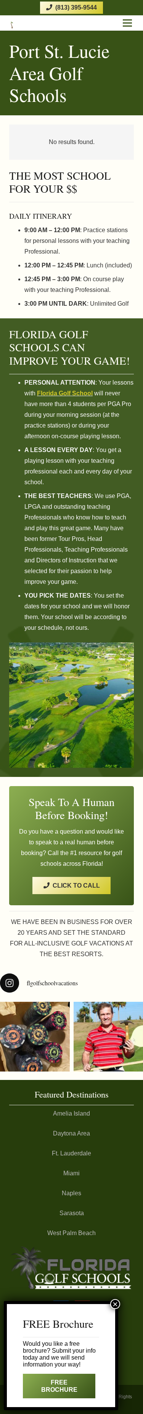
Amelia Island (71, 1113)
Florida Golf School (65, 393)
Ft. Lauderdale (71, 1153)
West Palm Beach (71, 1233)
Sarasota (71, 1213)
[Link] (22, 23)
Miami (71, 1173)
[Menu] (127, 23)
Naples (71, 1193)
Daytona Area (71, 1133)
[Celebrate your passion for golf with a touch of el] (35, 1037)
